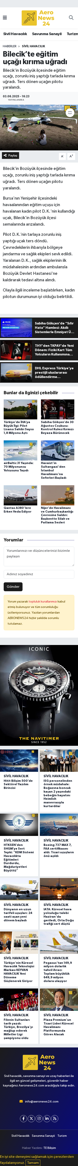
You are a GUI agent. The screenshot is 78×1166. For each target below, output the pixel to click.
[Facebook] (23, 1118)
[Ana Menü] (5, 18)
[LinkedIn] (46, 1118)
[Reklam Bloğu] (39, 695)
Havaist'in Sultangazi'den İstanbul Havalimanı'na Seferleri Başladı (53, 470)
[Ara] (71, 18)
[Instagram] (39, 1118)
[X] (31, 1118)
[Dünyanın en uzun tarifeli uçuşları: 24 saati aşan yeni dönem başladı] (19, 889)
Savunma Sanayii (47, 34)
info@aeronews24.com (41, 1101)
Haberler (9, 46)
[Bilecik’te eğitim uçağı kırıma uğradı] (39, 127)
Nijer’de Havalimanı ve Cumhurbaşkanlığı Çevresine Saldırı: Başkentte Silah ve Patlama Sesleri (57, 515)
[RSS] (54, 1118)
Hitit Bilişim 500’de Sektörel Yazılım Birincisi (18, 784)
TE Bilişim (49, 1148)
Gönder (13, 587)
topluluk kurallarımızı (43, 601)
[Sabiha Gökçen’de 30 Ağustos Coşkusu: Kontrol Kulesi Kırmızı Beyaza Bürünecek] (58, 409)
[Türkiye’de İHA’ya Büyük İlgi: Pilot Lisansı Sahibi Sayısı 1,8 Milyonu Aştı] (20, 409)
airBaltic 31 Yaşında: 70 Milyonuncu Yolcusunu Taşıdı (19, 467)
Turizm (62, 1135)
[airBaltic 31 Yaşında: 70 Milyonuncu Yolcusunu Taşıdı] (20, 450)
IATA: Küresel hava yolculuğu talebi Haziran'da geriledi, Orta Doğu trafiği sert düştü (59, 916)
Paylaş (12, 155)
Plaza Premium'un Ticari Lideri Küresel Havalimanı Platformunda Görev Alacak (58, 1027)
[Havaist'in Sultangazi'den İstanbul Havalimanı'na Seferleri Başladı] (58, 450)
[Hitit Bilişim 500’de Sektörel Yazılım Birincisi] (19, 760)
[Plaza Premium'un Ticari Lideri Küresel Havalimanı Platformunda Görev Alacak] (59, 999)
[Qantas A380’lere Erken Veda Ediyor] (20, 495)
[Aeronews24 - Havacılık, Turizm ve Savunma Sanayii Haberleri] (38, 18)
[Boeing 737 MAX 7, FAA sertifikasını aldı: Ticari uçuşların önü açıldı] (59, 825)
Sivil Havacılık (15, 34)
